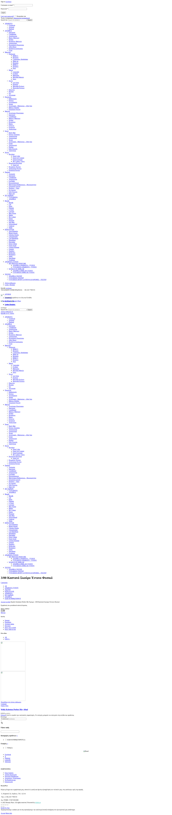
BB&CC (15, 56)
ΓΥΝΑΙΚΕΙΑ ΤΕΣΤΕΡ (16, 278)
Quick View (4, 706)
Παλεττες (12, 90)
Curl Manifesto (13, 238)
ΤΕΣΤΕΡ (8, 274)
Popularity (8, 622)
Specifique (12, 258)
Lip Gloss (16, 82)
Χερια (11, 140)
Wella (10, 228)
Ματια (11, 70)
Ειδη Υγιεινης (13, 192)
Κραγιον (15, 84)
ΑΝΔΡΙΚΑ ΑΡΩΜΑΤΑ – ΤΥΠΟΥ (24, 265)
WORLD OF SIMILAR (16, 269)
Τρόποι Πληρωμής (11, 775)
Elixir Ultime (13, 244)
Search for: (4, 20)
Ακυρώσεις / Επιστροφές (13, 778)
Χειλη (11, 81)
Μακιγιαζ (8, 52)
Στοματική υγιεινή (14, 186)
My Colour (12, 217)
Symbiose (12, 260)
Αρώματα (12, 174)
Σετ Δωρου (12, 190)
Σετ (10, 93)
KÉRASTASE (9, 229)
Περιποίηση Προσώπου (16, 45)
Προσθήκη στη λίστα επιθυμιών (11, 702)
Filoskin (11, 208)
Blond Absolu (13, 233)
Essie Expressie (17, 159)
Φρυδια (11, 91)
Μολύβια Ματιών (18, 77)
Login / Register (10, 285)
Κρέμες (11, 100)
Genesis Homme (14, 247)
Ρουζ (14, 68)
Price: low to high (10, 627)
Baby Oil (12, 193)
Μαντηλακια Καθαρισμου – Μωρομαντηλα (22, 185)
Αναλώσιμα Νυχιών (15, 168)
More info (9, 813)
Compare (4, 704)
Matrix (11, 215)
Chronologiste (13, 236)
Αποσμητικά (13, 43)
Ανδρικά (11, 27)
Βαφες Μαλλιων (14, 38)
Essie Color (16, 156)
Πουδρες (15, 66)
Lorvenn (11, 211)
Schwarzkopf (13, 224)
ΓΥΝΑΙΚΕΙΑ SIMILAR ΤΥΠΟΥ (24, 272)
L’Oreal (11, 210)
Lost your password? (7, 16)
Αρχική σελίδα (5, 602)
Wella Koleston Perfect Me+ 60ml (14, 709)
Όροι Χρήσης (9, 773)
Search (30, 20)
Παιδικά (11, 29)
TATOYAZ (12, 151)
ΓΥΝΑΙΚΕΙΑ (13, 197)
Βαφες (11, 124)
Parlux (11, 219)
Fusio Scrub (12, 245)
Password (4, 9)
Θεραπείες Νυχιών (15, 167)
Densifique (12, 240)
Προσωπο (8, 97)
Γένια (10, 50)
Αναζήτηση (4, 719)
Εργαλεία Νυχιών (14, 170)
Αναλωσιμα (12, 129)
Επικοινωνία (9, 782)
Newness (8, 626)
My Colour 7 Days (19, 161)
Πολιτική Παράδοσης (11, 776)
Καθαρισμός (13, 99)
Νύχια (7, 152)
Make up (15, 61)
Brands (7, 201)
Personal (11, 220)
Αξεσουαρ (12, 95)
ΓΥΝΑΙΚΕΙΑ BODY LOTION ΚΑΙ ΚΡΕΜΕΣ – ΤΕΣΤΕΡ (27, 279)
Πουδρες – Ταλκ (14, 188)
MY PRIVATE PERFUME (17, 263)
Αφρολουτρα (13, 136)
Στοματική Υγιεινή (14, 109)
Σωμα (6, 131)
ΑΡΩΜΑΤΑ (9, 23)
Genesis (11, 249)
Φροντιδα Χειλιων (18, 88)
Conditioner (12, 34)
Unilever (11, 226)
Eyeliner (15, 74)
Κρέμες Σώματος (14, 134)
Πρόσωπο (12, 54)
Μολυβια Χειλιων (18, 86)
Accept (3, 813)
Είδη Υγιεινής (13, 149)
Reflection (12, 253)
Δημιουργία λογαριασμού (22, 18)
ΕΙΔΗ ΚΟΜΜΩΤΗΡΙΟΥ (13, 598)
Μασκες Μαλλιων (14, 118)
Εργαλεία (12, 127)
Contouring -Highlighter (20, 59)
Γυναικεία (12, 25)
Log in (3, 12)
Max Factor (12, 213)
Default (7, 620)
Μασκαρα (16, 75)
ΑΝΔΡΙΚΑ (8, 31)
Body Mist (12, 133)
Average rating (9, 624)
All (6, 586)
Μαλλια (7, 111)
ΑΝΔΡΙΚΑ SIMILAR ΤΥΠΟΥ (23, 271)
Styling (11, 39)
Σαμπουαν (12, 32)
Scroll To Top (5, 808)
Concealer (16, 72)
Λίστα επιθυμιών (10, 283)
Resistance (12, 254)
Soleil (10, 256)
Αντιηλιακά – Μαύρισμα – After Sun (20, 106)
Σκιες (14, 79)
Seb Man (11, 222)
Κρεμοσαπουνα (14, 183)
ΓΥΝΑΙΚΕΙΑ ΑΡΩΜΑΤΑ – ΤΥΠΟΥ (25, 267)
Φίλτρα (3, 613)
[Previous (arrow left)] (1, 806)
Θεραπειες (12, 122)
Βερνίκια (11, 154)
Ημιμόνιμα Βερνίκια (15, 163)
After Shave (12, 47)
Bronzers (15, 57)
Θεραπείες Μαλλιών (15, 41)
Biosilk (11, 202)
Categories (4, 582)
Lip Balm (12, 181)
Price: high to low (10, 629)
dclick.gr (38, 802)
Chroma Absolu (14, 235)
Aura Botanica (13, 231)
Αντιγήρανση (13, 102)
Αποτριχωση (13, 145)
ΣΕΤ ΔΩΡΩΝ (9, 195)
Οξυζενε (11, 125)
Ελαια (11, 143)
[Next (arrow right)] (3, 806)
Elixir (10, 206)
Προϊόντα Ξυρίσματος (16, 48)
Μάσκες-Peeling (14, 108)
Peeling (11, 147)
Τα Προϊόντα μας (10, 780)
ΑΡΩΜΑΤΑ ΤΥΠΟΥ (12, 262)
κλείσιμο (8, 1)
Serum (11, 104)
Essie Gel (16, 165)
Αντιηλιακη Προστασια (16, 113)
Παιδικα (7, 172)
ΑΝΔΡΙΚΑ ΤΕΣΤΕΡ (15, 276)
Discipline (12, 242)
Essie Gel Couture (18, 158)
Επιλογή (3, 715)
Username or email (7, 5)
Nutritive (11, 251)
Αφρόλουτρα (13, 36)
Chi (10, 204)
